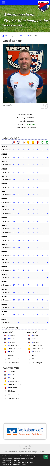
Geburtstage (32, 452)
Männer (9, 36)
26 (14, 292)
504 (9, 335)
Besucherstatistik (11, 452)
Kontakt (41, 452)
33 (14, 202)
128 (9, 339)
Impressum (23, 452)
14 (14, 180)
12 (19, 248)
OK (46, 457)
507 (9, 371)
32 (14, 240)
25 (14, 255)
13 (42, 315)
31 (14, 209)
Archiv (16, 36)
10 (14, 157)
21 (14, 172)
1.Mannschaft (24, 36)
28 (14, 277)
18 (14, 195)
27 (14, 229)
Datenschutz (16, 460)
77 (9, 345)
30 (14, 221)
